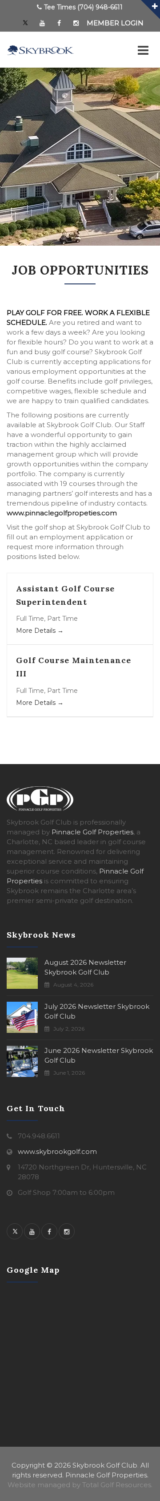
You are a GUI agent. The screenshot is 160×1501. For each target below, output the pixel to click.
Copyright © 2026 (41, 1465)
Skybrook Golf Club (104, 1465)
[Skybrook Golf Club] (40, 50)
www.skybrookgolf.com (57, 1151)
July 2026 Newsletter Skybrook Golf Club (96, 1011)
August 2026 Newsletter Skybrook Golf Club (85, 967)
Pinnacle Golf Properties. (106, 1475)
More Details (36, 631)
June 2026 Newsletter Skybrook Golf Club (98, 1055)
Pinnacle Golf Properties (92, 832)
